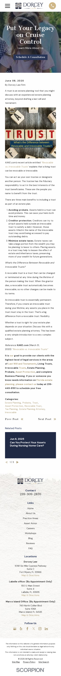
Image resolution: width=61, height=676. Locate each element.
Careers (31, 528)
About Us (30, 513)
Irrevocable (10, 412)
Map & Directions (30, 575)
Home (31, 508)
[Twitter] (33, 628)
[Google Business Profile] (14, 628)
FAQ (30, 548)
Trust (35, 402)
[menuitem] (16, 662)
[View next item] (17, 462)
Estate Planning (13, 402)
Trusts (22, 367)
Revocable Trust (33, 406)
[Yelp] (21, 628)
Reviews (30, 543)
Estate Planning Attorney (32, 409)
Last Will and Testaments (22, 363)
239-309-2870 (30, 494)
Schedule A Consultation (30, 57)
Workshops (30, 533)
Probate (27, 402)
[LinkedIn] (46, 628)
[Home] (29, 6)
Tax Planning (11, 409)
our (11, 355)
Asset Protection (25, 371)
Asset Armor (30, 523)
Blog (30, 538)
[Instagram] (39, 628)
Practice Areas (30, 518)
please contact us (26, 384)
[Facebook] (27, 628)
